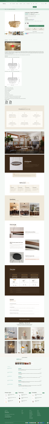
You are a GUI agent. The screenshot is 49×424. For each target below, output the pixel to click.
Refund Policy (30, 412)
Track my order (38, 414)
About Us (22, 412)
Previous (5, 33)
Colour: (26, 22)
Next (23, 33)
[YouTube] (9, 418)
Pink (26, 23)
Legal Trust (30, 416)
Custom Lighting (31, 418)
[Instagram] (8, 418)
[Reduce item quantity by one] (25, 26)
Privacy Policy (30, 411)
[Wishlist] (44, 3)
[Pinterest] (7, 418)
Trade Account (38, 413)
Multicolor (27, 23)
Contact (22, 413)
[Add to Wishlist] (5, 395)
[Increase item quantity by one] (27, 26)
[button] (41, 3)
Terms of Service (31, 414)
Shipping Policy (30, 413)
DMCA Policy (30, 415)
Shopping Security (39, 415)
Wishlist (38, 411)
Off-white (25, 23)
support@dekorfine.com (23, 320)
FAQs (22, 411)
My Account (38, 412)
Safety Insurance (31, 417)
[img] (19, 368)
